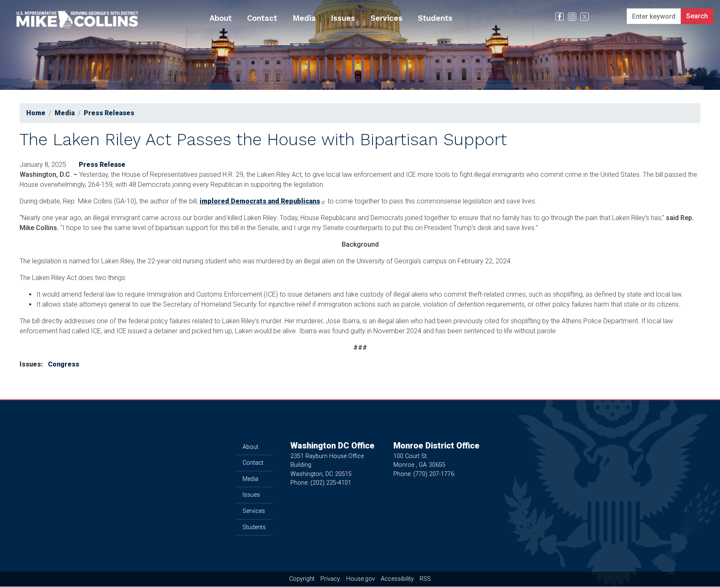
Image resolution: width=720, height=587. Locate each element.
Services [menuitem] (386, 18)
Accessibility (397, 578)
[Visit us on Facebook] (561, 16)
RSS (425, 578)
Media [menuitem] (304, 18)
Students (254, 527)
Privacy (330, 578)
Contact (252, 462)
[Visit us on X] (586, 16)
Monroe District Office (436, 446)
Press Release (102, 164)
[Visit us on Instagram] (574, 16)
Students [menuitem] (435, 18)
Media (65, 113)
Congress (63, 364)
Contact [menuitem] (262, 18)
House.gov (360, 578)
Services (253, 511)
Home (35, 113)
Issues (251, 494)
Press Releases (109, 113)
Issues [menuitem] (343, 18)
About (250, 447)
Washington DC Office (332, 446)
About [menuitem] (221, 18)
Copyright (302, 578)
